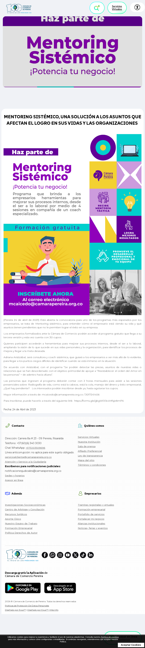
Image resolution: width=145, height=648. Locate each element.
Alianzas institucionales (91, 523)
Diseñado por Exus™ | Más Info (42, 610)
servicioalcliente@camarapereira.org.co (28, 457)
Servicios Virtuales (117, 8)
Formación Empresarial (18, 528)
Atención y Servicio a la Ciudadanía (25, 461)
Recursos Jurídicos (16, 514)
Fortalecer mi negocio (91, 518)
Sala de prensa (86, 446)
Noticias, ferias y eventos (93, 528)
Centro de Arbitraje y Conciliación (24, 509)
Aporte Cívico (13, 518)
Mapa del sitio (86, 460)
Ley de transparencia (90, 455)
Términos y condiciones (92, 464)
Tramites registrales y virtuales (96, 504)
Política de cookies (110, 637)
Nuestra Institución (89, 441)
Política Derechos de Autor (21, 532)
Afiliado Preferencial (90, 451)
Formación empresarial (91, 509)
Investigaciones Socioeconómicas (25, 504)
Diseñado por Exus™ (15, 610)
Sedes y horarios (15, 475)
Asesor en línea (14, 480)
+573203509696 (35, 447)
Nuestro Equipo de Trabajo (21, 523)
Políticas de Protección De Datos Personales (27, 605)
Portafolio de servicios (91, 514)
